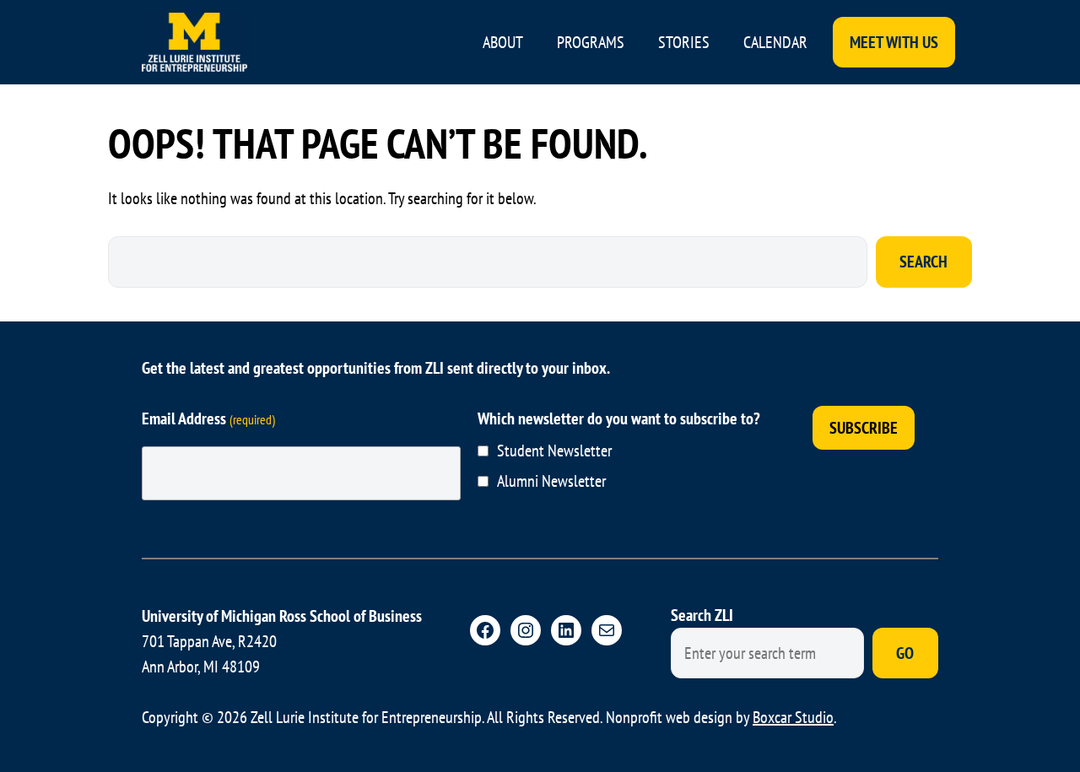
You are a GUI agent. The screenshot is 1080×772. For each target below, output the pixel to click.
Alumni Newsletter (551, 481)
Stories (684, 42)
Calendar (775, 42)
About (503, 42)
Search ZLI (702, 615)
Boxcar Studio (793, 717)
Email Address (208, 418)
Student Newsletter (554, 451)
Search (923, 262)
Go (905, 653)
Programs (590, 42)
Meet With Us (894, 42)
